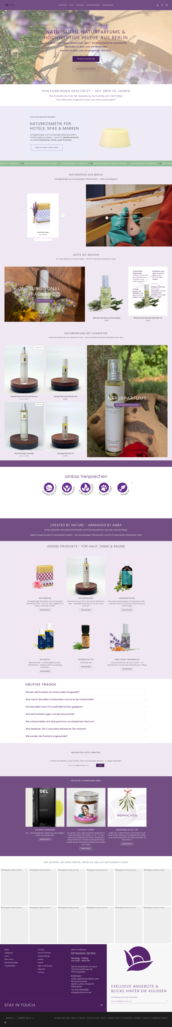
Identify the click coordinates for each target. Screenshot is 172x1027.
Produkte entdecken (86, 59)
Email (70, 767)
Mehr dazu (45, 839)
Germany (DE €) (24, 1018)
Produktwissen (9, 966)
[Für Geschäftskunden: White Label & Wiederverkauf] (116, 133)
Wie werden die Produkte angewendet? (47, 736)
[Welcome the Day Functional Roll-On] (148, 291)
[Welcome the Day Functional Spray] (106, 291)
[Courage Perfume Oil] (65, 426)
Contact (41, 972)
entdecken (45, 610)
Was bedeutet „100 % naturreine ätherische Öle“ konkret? (56, 728)
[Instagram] (101, 1005)
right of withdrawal (45, 966)
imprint (40, 963)
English (9, 1018)
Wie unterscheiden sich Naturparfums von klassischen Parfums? (60, 721)
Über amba (8, 959)
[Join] (166, 1000)
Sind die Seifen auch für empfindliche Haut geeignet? (54, 706)
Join (100, 765)
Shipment (41, 969)
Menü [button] (6, 950)
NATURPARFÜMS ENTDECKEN (127, 405)
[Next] (62, 215)
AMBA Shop (60, 1018)
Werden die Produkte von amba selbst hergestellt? (53, 692)
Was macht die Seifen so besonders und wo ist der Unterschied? (60, 699)
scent (6, 956)
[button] (62, 5)
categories (8, 953)
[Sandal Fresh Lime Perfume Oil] (65, 369)
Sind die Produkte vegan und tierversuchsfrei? (50, 714)
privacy (40, 959)
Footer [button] (41, 950)
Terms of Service (44, 953)
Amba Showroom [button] (78, 950)
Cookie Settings (44, 956)
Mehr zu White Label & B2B (46, 147)
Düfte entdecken (44, 301)
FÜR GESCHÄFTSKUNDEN (86, 69)
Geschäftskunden (11, 963)
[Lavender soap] (43, 212)
